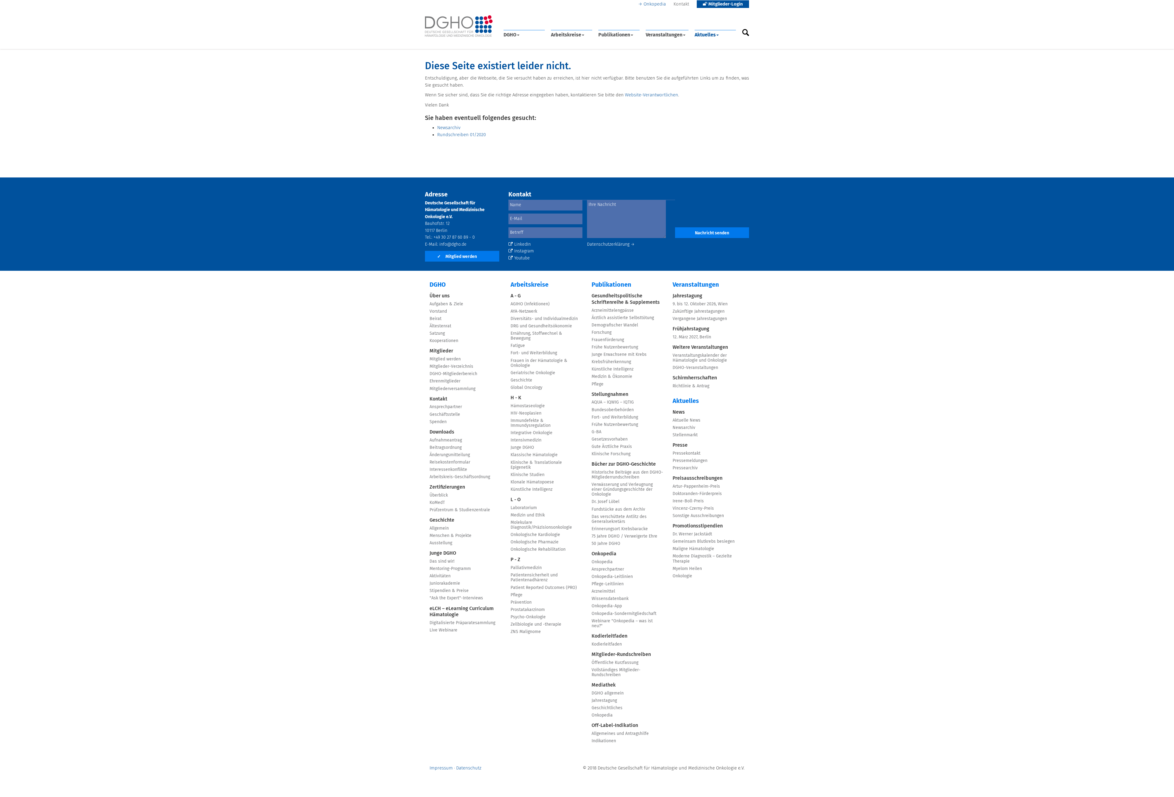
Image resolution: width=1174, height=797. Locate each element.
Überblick (439, 495)
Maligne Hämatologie (693, 549)
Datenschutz (468, 768)
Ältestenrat (440, 326)
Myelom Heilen (687, 569)
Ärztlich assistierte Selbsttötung (623, 318)
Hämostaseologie (528, 406)
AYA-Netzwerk (524, 311)
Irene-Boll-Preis (688, 501)
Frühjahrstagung (691, 328)
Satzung (437, 333)
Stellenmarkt (685, 435)
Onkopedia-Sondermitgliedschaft (624, 614)
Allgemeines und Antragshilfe (620, 734)
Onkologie (682, 576)
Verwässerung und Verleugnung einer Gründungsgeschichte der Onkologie (622, 489)
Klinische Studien (528, 475)
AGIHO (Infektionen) (530, 304)
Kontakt (681, 4)
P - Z (515, 559)
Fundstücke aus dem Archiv (618, 509)
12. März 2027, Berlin (692, 337)
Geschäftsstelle (445, 414)
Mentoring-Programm (450, 569)
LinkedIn (522, 244)
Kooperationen (444, 341)
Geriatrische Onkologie (533, 373)
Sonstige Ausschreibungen (698, 516)
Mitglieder (441, 350)
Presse (680, 445)
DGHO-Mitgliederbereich (453, 374)
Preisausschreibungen (697, 478)
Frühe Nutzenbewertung (615, 347)
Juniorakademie (445, 583)
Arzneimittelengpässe (613, 310)
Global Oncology (526, 387)
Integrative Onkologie (531, 433)
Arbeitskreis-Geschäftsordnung (460, 477)
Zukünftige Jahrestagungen (699, 311)
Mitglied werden (457, 257)
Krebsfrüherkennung (611, 362)
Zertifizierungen (447, 487)
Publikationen (614, 34)
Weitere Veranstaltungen (700, 347)
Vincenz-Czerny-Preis (693, 508)
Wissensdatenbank (610, 599)
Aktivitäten (440, 576)
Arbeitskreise (566, 34)
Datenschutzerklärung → (611, 244)
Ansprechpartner (446, 407)
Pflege (516, 595)
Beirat (435, 319)
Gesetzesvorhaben (610, 439)
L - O (516, 499)
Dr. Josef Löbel (605, 502)
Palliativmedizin (526, 568)
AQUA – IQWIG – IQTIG (613, 402)
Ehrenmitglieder (445, 381)
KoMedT (437, 503)
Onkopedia (655, 4)
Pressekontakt (686, 453)
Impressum (441, 768)
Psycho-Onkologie (528, 617)
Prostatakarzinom (528, 610)
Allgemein (439, 528)
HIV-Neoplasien (526, 413)
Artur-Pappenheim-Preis (696, 486)
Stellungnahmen (610, 394)
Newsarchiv (448, 127)
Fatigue (518, 346)
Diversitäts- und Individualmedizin (544, 319)
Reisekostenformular (450, 462)
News (679, 412)
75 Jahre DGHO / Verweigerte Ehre (624, 536)
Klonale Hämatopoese (532, 482)
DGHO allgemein (608, 693)
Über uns (440, 295)
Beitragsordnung (446, 447)
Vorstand (438, 311)
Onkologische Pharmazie (535, 542)
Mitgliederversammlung (452, 389)
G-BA (596, 432)
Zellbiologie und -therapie (536, 624)
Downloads (442, 432)
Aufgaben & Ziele (446, 304)
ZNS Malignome (526, 632)
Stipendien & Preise (449, 591)
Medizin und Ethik (528, 515)
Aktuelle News (686, 420)
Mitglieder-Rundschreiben (621, 654)
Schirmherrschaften (695, 377)
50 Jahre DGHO (606, 544)
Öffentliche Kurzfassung (615, 663)
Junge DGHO (443, 553)
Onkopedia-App (607, 606)
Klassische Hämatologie (534, 455)
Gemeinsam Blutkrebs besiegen (704, 541)
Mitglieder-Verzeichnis (451, 366)
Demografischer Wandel (615, 325)
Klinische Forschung (611, 454)
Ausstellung (441, 543)
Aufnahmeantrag (446, 440)
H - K (516, 397)
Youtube (522, 258)
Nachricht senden (712, 233)
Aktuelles (705, 34)
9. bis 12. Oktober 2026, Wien (700, 304)
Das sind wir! (442, 561)
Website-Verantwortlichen (651, 95)
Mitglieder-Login (725, 4)
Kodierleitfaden (609, 636)
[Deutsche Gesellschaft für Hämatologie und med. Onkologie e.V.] (459, 26)
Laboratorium (524, 508)
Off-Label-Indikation (615, 725)
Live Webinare (443, 630)
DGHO (510, 34)
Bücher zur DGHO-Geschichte (624, 464)
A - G (516, 295)
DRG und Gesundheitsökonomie (541, 326)
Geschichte (442, 520)
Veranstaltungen (664, 34)
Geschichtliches (607, 708)
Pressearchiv (685, 468)
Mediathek (604, 685)
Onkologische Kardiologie (535, 535)
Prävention (521, 602)
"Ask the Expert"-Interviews (456, 598)
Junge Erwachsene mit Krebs (619, 354)
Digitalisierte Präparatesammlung (462, 623)
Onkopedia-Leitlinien (612, 577)
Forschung (601, 332)
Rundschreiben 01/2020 (461, 134)
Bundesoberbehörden (613, 410)
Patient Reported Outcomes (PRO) (544, 588)
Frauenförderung (608, 340)
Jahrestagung (604, 700)
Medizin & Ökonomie (612, 376)
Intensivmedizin (526, 440)
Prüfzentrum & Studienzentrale (460, 510)
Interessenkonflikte (448, 469)
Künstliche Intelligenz (531, 489)
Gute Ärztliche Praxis (612, 447)
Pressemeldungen (690, 461)
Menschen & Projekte (450, 536)
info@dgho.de (453, 244)
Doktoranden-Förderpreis (697, 494)
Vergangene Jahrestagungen (700, 319)
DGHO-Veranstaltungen (695, 368)
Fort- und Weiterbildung (534, 353)
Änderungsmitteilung (450, 455)
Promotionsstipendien (698, 525)
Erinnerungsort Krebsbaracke (620, 529)
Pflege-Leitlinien (608, 584)
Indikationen (604, 741)
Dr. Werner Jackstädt (692, 534)
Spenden (438, 422)
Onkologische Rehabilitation (538, 549)
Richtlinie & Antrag (691, 386)
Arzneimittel (603, 591)
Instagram (524, 251)
